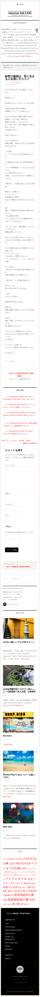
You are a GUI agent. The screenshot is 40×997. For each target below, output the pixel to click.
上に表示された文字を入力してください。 (19, 533)
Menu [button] (21, 4)
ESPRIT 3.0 (9, 937)
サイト (7, 516)
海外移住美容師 (21, 891)
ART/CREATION (11, 943)
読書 (10, 904)
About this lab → (26, 56)
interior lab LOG (20, 13)
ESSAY (7, 946)
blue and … (8, 826)
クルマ (29, 872)
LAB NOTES (9, 934)
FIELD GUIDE (10, 927)
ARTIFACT (9, 949)
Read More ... (26, 659)
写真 (7, 887)
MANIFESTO (10, 940)
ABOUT (8, 959)
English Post (16, 859)
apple (5, 859)
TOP (7, 924)
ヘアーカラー (27, 875)
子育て (24, 887)
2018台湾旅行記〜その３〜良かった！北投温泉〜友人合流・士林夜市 (19, 690)
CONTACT (9, 955)
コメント (9, 465)
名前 (7, 494)
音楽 (26, 904)
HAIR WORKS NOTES (13, 930)
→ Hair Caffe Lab (12, 604)
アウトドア (21, 872)
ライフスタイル (18, 879)
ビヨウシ (12, 85)
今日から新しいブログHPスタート (18, 642)
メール (8, 504)
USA (7, 872)
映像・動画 (8, 891)
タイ (20, 875)
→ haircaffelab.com (20, 982)
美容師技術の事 (21, 899)
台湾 (17, 887)
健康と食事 (32, 883)
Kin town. (7, 736)
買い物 (18, 904)
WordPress (14, 872)
